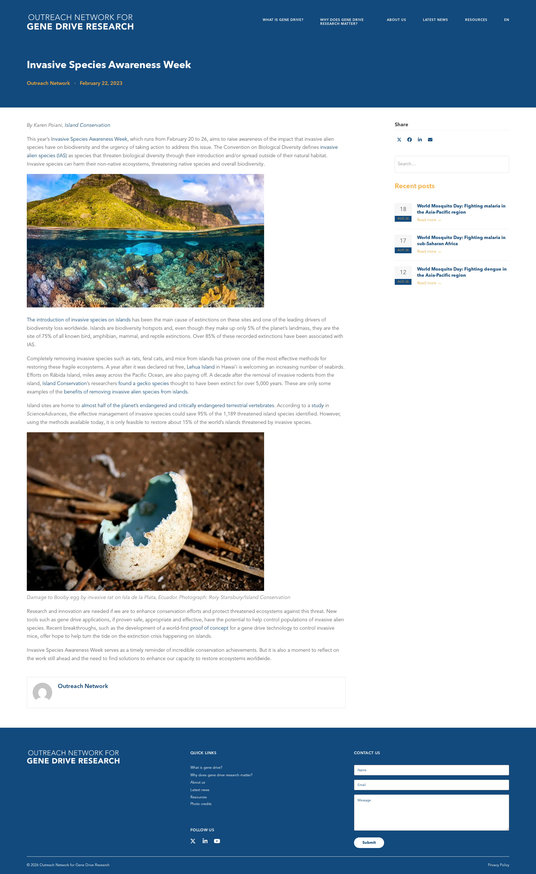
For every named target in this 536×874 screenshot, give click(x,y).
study (318, 405)
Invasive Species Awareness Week (89, 139)
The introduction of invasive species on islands (79, 320)
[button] (399, 140)
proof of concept (209, 628)
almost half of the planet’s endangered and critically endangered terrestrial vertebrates (178, 405)
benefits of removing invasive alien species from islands (126, 392)
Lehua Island (201, 366)
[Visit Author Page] (42, 692)
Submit (369, 843)
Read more (429, 220)
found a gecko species (143, 383)
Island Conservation (87, 125)
